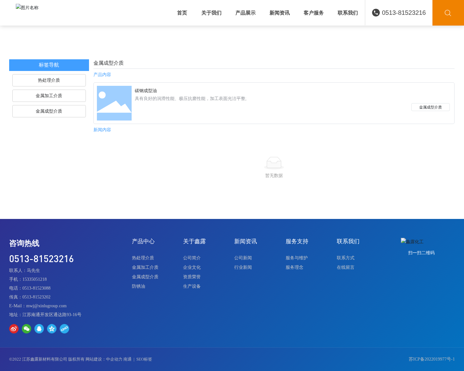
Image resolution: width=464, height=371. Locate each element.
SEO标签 (144, 359)
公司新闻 (243, 258)
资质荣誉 (192, 276)
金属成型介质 (430, 107)
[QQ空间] (52, 328)
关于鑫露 (194, 241)
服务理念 (294, 267)
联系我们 (348, 241)
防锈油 (138, 286)
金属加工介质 (145, 267)
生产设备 (192, 286)
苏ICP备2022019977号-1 (432, 359)
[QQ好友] (39, 328)
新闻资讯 (245, 241)
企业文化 (192, 267)
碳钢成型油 (146, 90)
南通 (127, 359)
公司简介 (192, 258)
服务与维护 (297, 258)
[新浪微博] (14, 328)
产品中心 (143, 241)
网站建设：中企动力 (104, 359)
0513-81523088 (36, 288)
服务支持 (297, 241)
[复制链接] (64, 328)
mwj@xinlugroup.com (46, 305)
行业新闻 (243, 267)
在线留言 (345, 267)
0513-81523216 (404, 12)
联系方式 (345, 258)
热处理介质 (143, 258)
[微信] (26, 328)
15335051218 (34, 279)
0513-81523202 (36, 297)
